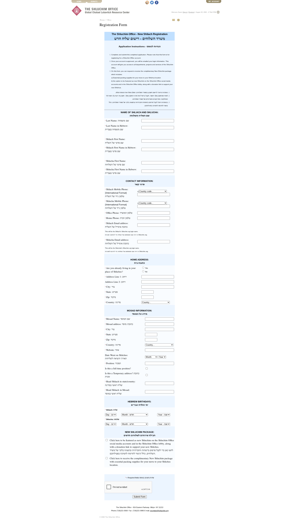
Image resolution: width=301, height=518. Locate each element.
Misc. (109, 20)
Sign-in (185, 12)
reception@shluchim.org (159, 511)
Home (102, 20)
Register (191, 12)
